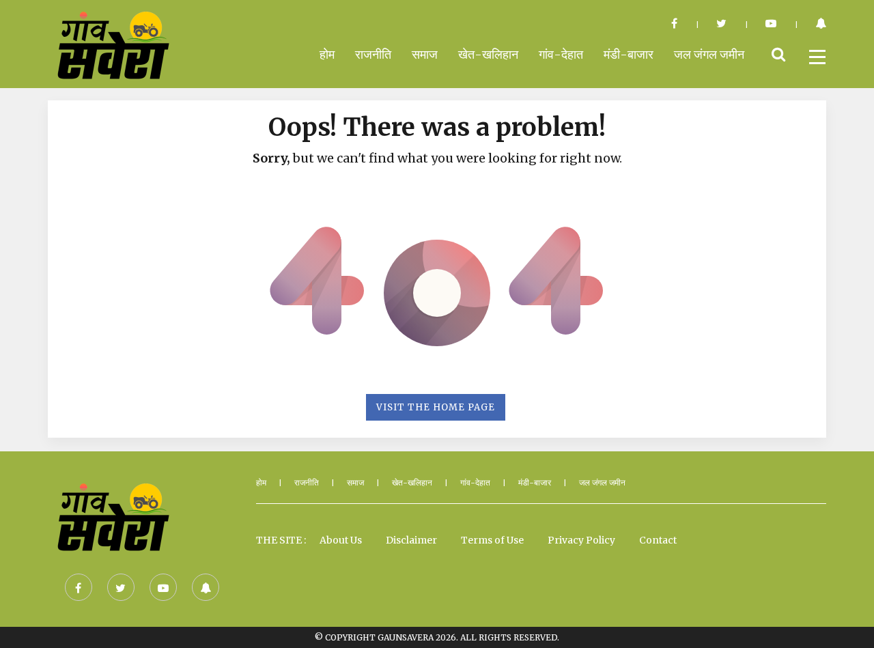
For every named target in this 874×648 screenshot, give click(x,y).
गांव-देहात (561, 54)
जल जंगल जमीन (709, 54)
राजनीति (373, 54)
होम (327, 54)
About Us (341, 540)
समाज (425, 54)
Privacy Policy (581, 540)
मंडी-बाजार (628, 54)
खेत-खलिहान (488, 54)
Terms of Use (492, 540)
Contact (658, 540)
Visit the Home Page (435, 407)
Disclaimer (411, 540)
